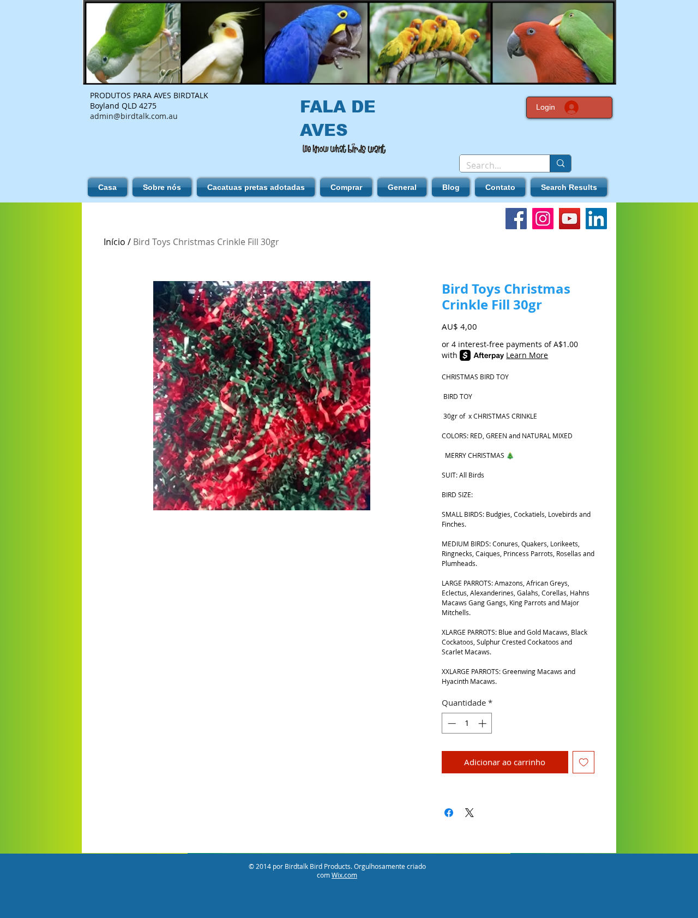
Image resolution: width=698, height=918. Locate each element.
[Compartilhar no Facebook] (448, 812)
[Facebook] (516, 218)
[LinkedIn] (596, 218)
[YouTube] (569, 218)
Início (114, 242)
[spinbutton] (467, 723)
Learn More (527, 355)
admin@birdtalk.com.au (134, 116)
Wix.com (344, 875)
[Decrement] (450, 723)
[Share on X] (469, 812)
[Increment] (483, 723)
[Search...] (560, 163)
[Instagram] (542, 218)
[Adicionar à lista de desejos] (584, 762)
